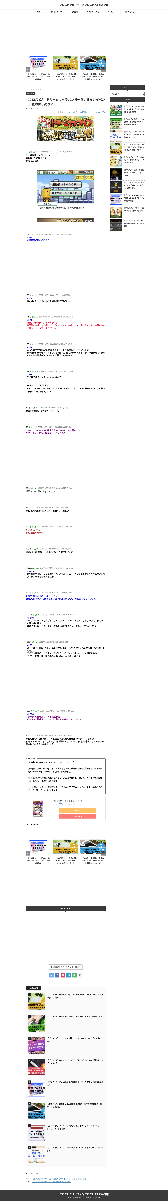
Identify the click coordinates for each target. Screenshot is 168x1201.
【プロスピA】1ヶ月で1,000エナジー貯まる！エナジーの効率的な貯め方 (134, 160)
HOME (38, 12)
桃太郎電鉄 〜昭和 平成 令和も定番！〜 (69, 801)
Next (103, 69)
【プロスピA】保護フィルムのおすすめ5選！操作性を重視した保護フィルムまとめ (93, 76)
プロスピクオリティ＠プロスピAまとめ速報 (84, 5)
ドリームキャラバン (34, 1173)
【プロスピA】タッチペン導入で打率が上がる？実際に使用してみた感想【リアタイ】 (66, 76)
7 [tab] (74, 84)
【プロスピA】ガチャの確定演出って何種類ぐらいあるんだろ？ (134, 172)
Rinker (60, 803)
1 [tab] (54, 84)
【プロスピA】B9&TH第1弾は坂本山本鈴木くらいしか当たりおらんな (59, 1179)
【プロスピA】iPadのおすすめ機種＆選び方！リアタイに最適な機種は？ (38, 76)
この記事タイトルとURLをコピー (67, 967)
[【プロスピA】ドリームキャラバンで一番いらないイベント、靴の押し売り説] (68, 975)
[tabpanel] (38, 67)
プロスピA (31, 1170)
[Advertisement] (66, 35)
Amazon (77, 810)
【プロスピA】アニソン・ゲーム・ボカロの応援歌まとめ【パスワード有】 (134, 134)
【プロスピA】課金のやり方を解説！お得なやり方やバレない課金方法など (134, 121)
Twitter (111, 12)
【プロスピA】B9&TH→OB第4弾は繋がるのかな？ (51, 1182)
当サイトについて (57, 12)
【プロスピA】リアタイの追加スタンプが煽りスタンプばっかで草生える (134, 185)
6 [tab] (71, 84)
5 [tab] (67, 84)
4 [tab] (64, 84)
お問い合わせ (129, 12)
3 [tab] (60, 84)
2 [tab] (57, 84)
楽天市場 (77, 816)
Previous (28, 69)
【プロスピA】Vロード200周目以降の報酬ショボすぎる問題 (134, 223)
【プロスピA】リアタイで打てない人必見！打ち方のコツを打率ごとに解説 (134, 109)
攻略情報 (75, 12)
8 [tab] (78, 84)
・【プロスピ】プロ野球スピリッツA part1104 (85, 112)
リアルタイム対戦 (93, 12)
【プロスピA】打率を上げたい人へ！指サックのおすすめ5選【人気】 (75, 1016)
